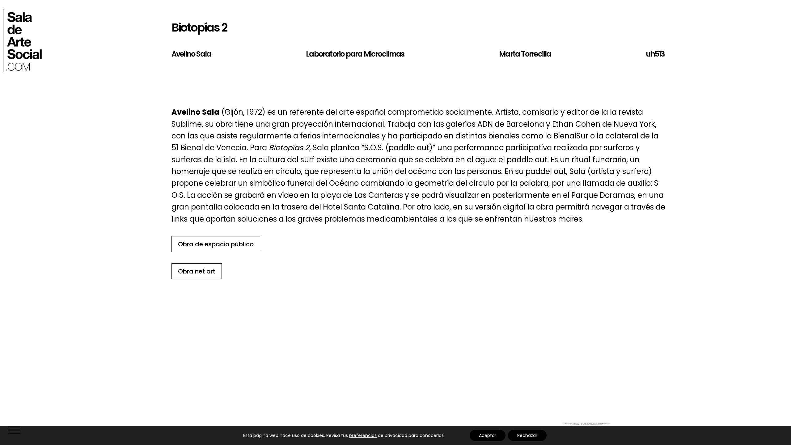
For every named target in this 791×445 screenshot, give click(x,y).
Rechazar (527, 435)
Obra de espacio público (216, 244)
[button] (13, 431)
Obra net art (196, 271)
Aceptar (487, 435)
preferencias (363, 435)
